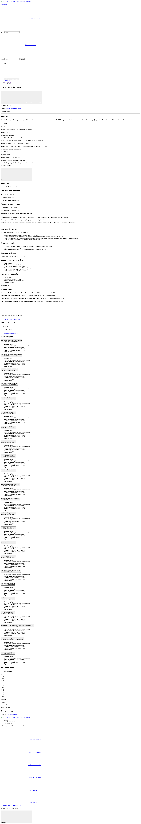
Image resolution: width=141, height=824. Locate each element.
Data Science (8, 427)
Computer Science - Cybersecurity (9, 369)
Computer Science (8, 398)
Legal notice (11, 805)
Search (2, 32)
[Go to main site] (16, 77)
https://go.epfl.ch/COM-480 (11, 333)
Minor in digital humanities (12, 638)
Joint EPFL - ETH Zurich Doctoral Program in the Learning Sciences (17, 626)
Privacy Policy (18, 805)
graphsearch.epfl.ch (13, 714)
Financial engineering (8, 513)
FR (5, 62)
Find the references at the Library (12, 319)
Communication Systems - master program (11, 341)
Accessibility (4, 805)
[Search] (13, 57)
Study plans (7, 80)
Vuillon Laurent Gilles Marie (13, 108)
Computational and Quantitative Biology (10, 571)
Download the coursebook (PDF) (33, 103)
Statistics (8, 542)
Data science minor (7, 598)
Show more (4, 180)
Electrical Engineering (7, 613)
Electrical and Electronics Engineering (10, 485)
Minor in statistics (7, 653)
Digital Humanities (8, 456)
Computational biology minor (8, 584)
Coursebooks (4, 4)
